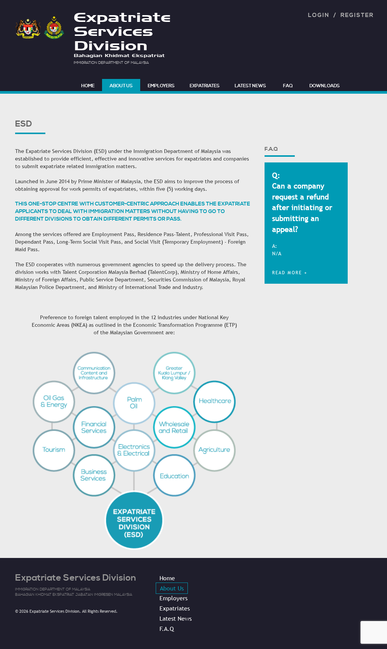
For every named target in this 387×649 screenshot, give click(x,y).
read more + (289, 273)
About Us (121, 86)
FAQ (288, 86)
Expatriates (205, 86)
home (87, 86)
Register (357, 15)
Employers (161, 86)
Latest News (250, 86)
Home (167, 578)
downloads (325, 86)
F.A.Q (166, 628)
